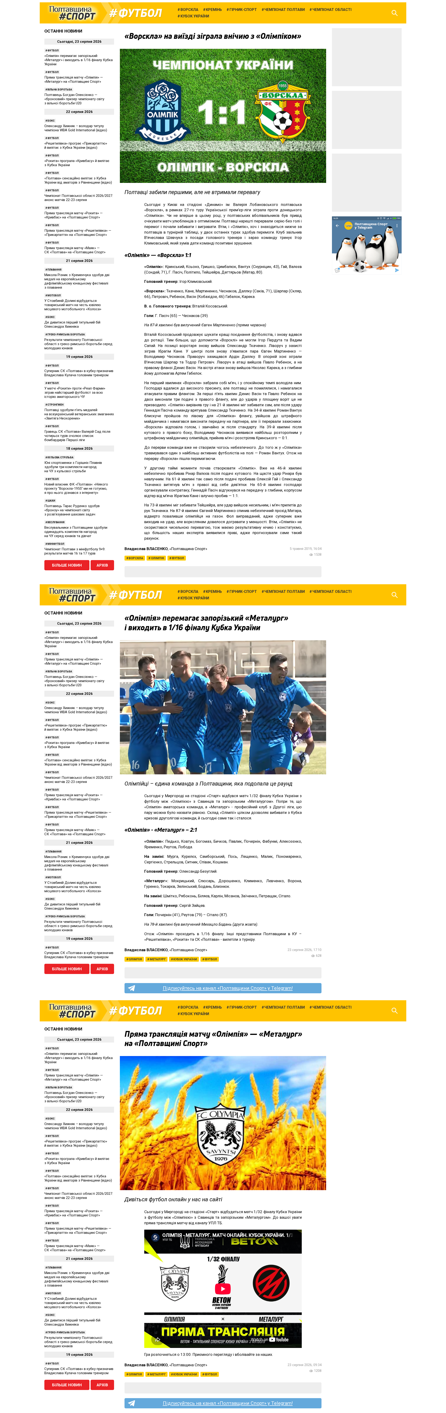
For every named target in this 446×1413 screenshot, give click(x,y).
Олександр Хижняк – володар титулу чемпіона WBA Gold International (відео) (75, 128)
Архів (102, 565)
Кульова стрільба (60, 457)
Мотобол (54, 295)
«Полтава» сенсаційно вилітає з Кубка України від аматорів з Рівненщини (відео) (78, 180)
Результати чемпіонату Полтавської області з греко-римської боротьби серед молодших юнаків (78, 344)
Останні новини (63, 31)
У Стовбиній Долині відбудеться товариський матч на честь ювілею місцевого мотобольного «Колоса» (72, 305)
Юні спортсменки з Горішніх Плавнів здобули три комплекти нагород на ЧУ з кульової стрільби (73, 467)
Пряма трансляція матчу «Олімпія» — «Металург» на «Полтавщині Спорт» (73, 79)
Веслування (55, 522)
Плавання (54, 269)
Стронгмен (55, 404)
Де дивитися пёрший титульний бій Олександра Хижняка (72, 324)
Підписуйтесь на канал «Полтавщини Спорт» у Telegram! (228, 988)
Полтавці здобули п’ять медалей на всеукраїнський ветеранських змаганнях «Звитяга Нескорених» (79, 414)
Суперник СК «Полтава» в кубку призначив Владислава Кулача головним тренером (78, 373)
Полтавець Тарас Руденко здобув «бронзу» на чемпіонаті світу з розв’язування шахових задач (72, 510)
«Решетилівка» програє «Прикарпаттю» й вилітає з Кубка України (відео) (75, 145)
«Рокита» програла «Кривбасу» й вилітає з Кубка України (76, 163)
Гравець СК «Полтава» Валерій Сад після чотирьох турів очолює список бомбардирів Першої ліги (77, 435)
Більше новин (67, 565)
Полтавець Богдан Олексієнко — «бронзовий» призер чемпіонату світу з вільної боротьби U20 (74, 99)
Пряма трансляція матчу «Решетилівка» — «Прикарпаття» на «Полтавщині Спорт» (77, 232)
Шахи (51, 500)
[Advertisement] (367, 57)
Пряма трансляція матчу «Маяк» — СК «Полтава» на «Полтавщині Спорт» (74, 250)
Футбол (140, 13)
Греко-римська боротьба (66, 334)
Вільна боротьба (59, 89)
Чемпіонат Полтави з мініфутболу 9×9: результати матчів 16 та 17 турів (74, 551)
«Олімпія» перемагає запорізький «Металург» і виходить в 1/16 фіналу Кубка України (78, 60)
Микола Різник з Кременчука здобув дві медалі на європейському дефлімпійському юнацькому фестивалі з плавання (76, 281)
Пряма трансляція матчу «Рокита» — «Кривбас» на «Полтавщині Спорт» (73, 215)
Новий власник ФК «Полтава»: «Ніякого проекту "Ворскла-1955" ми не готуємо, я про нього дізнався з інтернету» (76, 488)
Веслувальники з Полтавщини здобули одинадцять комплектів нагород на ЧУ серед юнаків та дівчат (75, 531)
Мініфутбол (55, 543)
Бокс (51, 120)
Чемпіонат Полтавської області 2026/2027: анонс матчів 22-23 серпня (78, 198)
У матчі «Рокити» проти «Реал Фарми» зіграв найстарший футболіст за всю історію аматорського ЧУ (74, 392)
